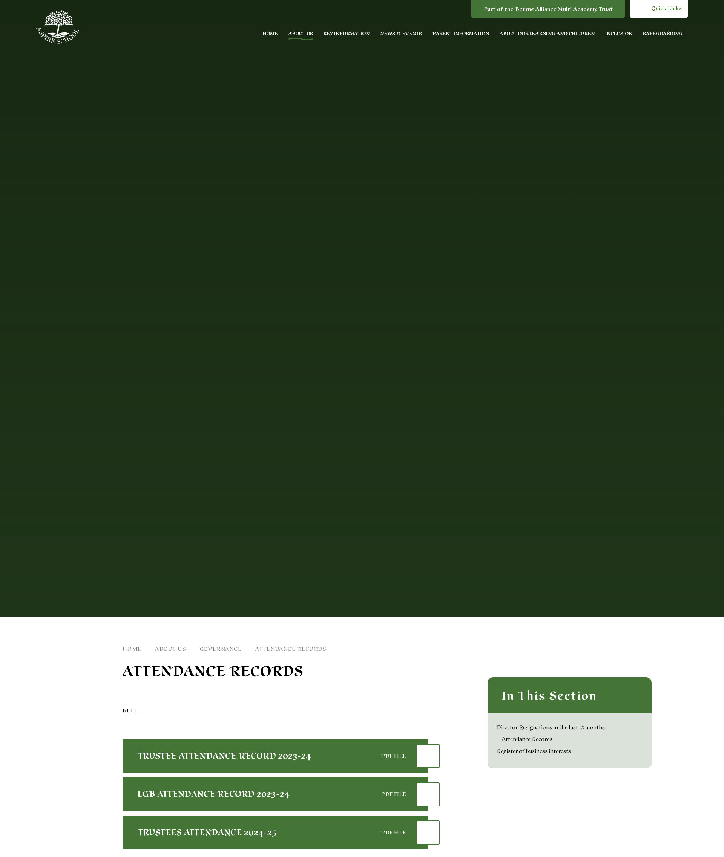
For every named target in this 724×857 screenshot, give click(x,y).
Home (132, 649)
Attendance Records (291, 649)
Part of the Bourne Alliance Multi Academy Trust (548, 9)
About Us (170, 649)
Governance (221, 649)
